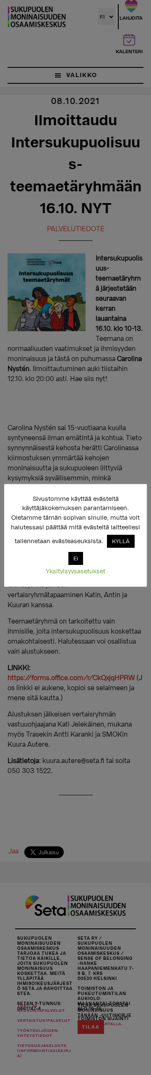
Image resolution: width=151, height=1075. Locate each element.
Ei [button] (75, 558)
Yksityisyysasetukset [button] (75, 571)
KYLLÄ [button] (121, 541)
